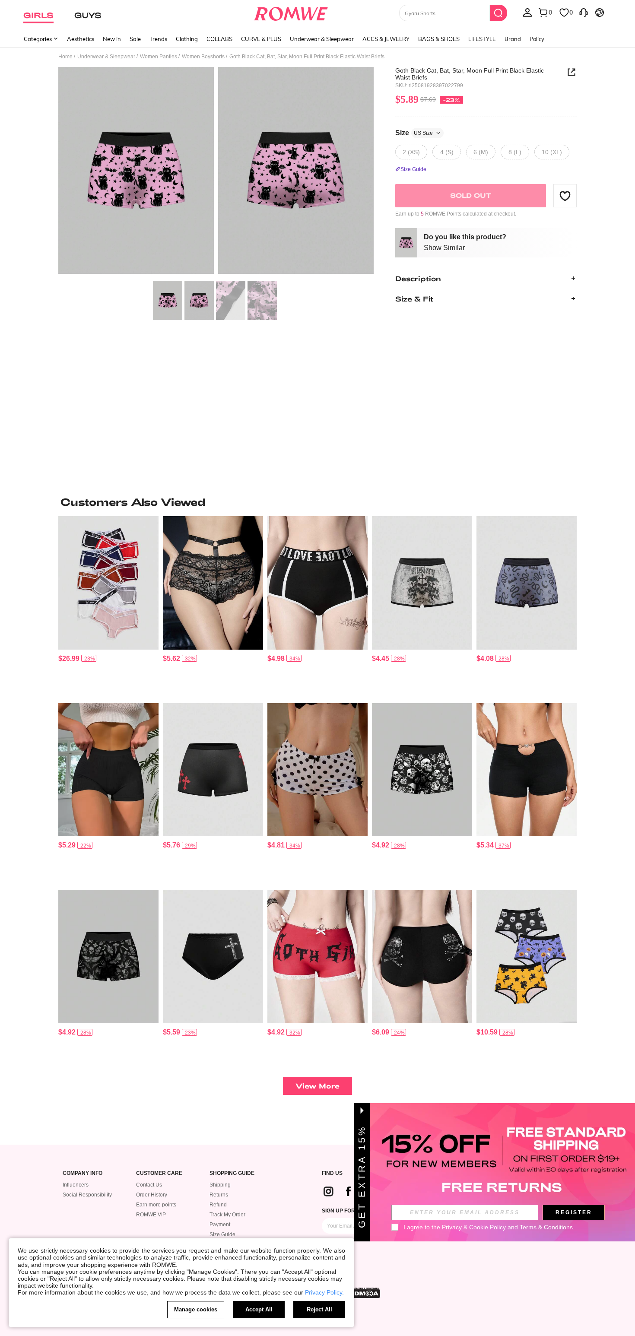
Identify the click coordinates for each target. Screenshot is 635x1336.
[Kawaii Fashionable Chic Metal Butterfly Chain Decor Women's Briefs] (526, 770)
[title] (317, 502)
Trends (158, 38)
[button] (565, 195)
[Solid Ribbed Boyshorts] (108, 770)
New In (112, 38)
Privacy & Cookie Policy (474, 1227)
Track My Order (227, 1215)
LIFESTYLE (482, 38)
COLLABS (219, 38)
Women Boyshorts (203, 57)
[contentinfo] (68, 658)
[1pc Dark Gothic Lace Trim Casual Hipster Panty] (213, 583)
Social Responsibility (87, 1195)
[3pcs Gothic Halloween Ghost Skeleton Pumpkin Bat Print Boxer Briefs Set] (526, 956)
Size (414, 132)
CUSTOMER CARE (159, 1173)
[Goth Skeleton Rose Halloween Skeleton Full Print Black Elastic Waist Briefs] (422, 770)
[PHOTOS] (216, 171)
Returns (219, 1195)
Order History (151, 1195)
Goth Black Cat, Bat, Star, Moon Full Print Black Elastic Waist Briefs (469, 74)
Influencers (76, 1185)
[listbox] (527, 12)
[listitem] (108, 606)
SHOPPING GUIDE (232, 1173)
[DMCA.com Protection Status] (364, 1293)
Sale (135, 38)
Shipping (220, 1185)
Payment (220, 1225)
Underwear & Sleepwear (322, 38)
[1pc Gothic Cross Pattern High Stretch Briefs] (213, 770)
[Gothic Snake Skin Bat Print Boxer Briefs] (526, 583)
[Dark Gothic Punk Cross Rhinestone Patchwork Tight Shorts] (213, 956)
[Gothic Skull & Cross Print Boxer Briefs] (422, 583)
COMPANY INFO (82, 1173)
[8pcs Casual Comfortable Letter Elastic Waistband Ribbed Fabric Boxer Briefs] (108, 583)
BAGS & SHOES (439, 38)
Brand (513, 38)
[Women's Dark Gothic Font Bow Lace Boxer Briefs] (317, 956)
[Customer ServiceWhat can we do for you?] (583, 12)
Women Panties (158, 57)
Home (65, 57)
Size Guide (222, 1234)
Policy (537, 38)
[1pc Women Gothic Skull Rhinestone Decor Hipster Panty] (422, 956)
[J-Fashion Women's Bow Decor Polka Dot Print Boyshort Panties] (317, 770)
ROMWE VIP (151, 1215)
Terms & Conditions (546, 1227)
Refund (218, 1205)
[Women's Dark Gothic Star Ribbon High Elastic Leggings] (317, 583)
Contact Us (149, 1185)
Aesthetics (80, 38)
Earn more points (156, 1205)
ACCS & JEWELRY (386, 38)
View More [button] (317, 1086)
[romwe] (290, 12)
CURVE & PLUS (261, 38)
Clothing (187, 38)
